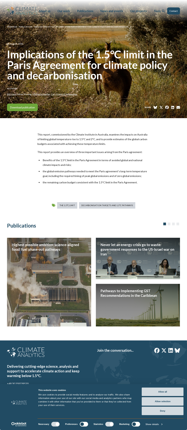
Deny (162, 411)
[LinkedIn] (170, 350)
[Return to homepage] (22, 11)
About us (44, 11)
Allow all (162, 391)
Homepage (12, 27)
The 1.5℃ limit (67, 205)
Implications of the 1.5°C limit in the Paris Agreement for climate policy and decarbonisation (81, 27)
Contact (173, 10)
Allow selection (162, 401)
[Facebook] (157, 350)
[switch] (84, 424)
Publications (85, 11)
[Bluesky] (177, 350)
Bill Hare (11, 94)
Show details (152, 424)
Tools (157, 11)
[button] (163, 11)
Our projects (138, 11)
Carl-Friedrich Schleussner (64, 94)
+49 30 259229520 (17, 383)
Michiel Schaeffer (41, 94)
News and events (111, 11)
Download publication (22, 107)
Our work (63, 11)
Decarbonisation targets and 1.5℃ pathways (107, 205)
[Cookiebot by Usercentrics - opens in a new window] (19, 424)
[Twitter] (164, 350)
